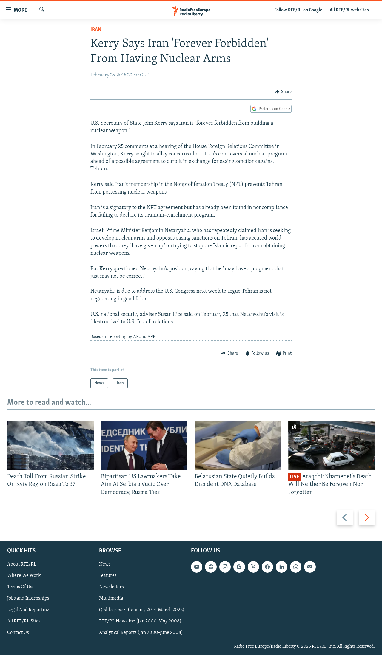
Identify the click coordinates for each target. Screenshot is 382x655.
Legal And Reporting (28, 610)
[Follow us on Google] (239, 566)
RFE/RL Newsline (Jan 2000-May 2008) (140, 621)
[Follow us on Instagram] (225, 566)
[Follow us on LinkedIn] (281, 566)
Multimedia (111, 598)
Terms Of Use (21, 587)
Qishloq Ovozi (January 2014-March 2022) (141, 610)
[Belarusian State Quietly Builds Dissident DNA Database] (238, 445)
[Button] (283, 92)
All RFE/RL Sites (24, 621)
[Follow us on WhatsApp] (295, 566)
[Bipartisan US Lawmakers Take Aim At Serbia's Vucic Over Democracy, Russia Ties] (144, 445)
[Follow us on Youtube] (196, 566)
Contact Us (18, 632)
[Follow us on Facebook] (267, 566)
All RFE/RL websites (349, 10)
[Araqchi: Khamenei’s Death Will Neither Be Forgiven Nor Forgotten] (331, 445)
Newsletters (111, 587)
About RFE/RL (21, 564)
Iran (95, 30)
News (105, 564)
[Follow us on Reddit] (210, 566)
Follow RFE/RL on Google (298, 10)
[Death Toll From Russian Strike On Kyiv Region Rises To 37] (50, 445)
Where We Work (24, 575)
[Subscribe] (309, 566)
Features (108, 575)
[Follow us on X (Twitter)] (253, 566)
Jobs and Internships (28, 598)
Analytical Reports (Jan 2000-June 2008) (141, 632)
